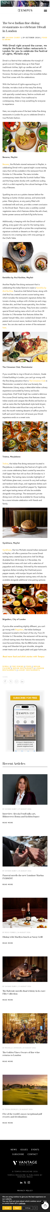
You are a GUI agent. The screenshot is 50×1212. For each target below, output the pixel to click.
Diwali (6, 666)
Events (35, 1149)
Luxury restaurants (29, 670)
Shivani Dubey (13, 37)
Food (28, 666)
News (14, 1149)
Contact (33, 1154)
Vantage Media (25, 1177)
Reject (17, 1208)
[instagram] (29, 1182)
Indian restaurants (23, 668)
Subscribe (18, 1154)
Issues (24, 1149)
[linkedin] (21, 1182)
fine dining (18, 666)
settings (22, 1203)
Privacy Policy (25, 1190)
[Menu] (45, 10)
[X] (25, 1182)
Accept (7, 1208)
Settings (27, 1208)
